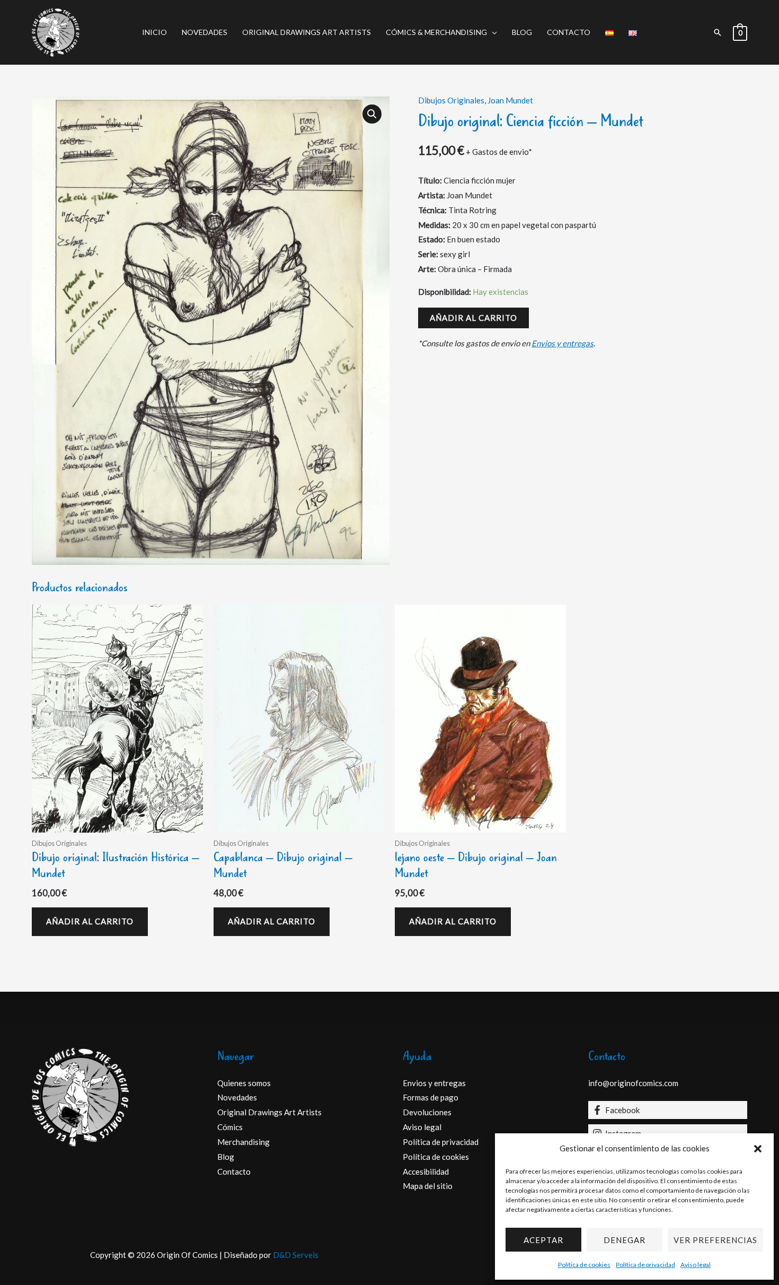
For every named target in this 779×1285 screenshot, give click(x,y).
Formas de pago (430, 1097)
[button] (758, 1148)
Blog (522, 32)
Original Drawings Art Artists (306, 32)
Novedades (204, 32)
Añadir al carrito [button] (90, 921)
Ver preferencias (715, 1240)
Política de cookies (584, 1265)
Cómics (230, 1127)
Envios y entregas (563, 343)
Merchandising (243, 1142)
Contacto (568, 32)
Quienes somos (244, 1083)
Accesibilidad (426, 1171)
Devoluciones (427, 1112)
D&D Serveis (295, 1255)
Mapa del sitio (428, 1186)
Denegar (624, 1240)
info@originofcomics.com (633, 1083)
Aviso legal (695, 1265)
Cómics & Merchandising (436, 32)
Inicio (154, 32)
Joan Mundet (510, 100)
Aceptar (543, 1240)
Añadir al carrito (473, 317)
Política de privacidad (645, 1265)
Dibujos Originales (451, 100)
